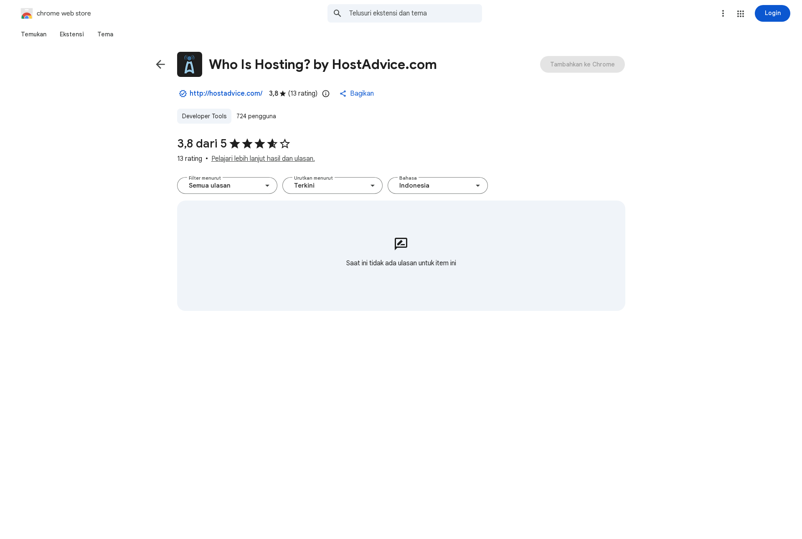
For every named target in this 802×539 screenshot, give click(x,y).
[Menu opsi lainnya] (723, 13)
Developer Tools (204, 116)
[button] (740, 13)
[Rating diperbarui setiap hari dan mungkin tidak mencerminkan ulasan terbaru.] (325, 93)
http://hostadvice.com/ (226, 93)
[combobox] (415, 13)
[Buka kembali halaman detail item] (160, 64)
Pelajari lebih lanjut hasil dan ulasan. (263, 159)
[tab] (33, 34)
